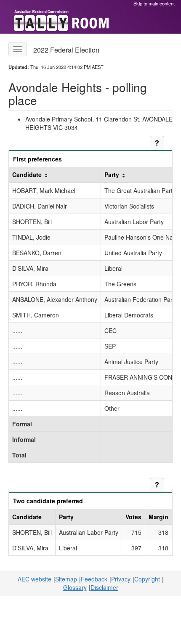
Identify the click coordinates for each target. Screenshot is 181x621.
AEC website (34, 579)
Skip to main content (154, 3)
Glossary (75, 587)
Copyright (147, 579)
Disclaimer (104, 587)
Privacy (120, 579)
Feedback (94, 579)
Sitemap (66, 579)
